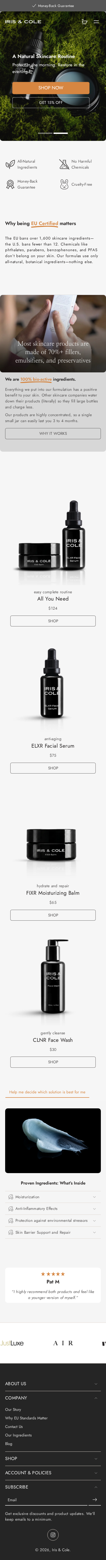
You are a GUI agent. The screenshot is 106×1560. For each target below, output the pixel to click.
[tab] (45, 134)
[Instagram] (53, 1535)
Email (12, 1500)
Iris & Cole (60, 1550)
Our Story (13, 1410)
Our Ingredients (18, 1435)
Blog (8, 1444)
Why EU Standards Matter (26, 1418)
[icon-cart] (84, 22)
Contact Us (14, 1426)
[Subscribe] (95, 1500)
